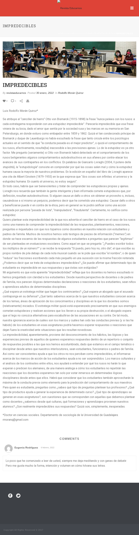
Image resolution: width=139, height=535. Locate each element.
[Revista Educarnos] (69, 8)
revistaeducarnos (16, 92)
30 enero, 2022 (45, 92)
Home (61, 33)
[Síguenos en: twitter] (18, 496)
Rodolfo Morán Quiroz (100, 33)
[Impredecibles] (69, 59)
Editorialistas (75, 33)
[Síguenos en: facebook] (10, 496)
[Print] (29, 101)
